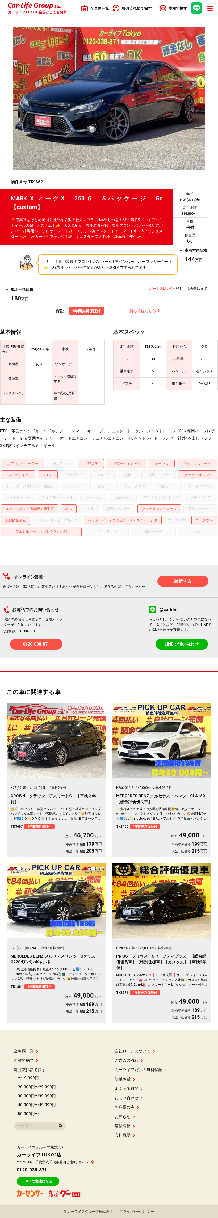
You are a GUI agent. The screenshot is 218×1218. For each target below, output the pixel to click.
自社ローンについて (132, 1051)
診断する (182, 581)
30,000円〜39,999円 (37, 1096)
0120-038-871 (36, 644)
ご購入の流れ (127, 1060)
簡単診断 (123, 1079)
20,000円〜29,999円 (37, 1087)
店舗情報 (123, 1126)
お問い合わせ (127, 1097)
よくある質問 (127, 1088)
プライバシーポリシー (137, 1211)
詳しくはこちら (143, 311)
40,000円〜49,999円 (37, 1104)
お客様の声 (125, 1107)
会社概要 (123, 1135)
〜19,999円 (28, 1078)
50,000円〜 (28, 1113)
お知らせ (123, 1116)
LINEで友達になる (38, 1181)
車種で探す (24, 1060)
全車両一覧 (24, 1051)
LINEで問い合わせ (182, 644)
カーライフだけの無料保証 (138, 1069)
